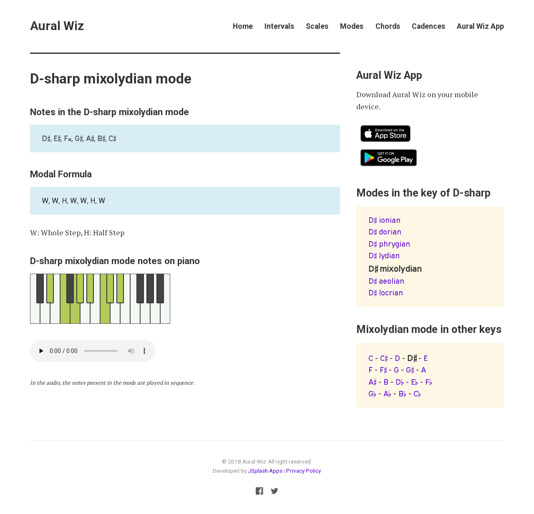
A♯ (372, 382)
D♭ (399, 382)
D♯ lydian (384, 255)
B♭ (402, 393)
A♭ (387, 393)
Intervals (279, 26)
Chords (387, 26)
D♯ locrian (385, 292)
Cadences (428, 26)
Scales (317, 26)
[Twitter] (274, 492)
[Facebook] (259, 492)
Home (243, 26)
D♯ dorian (384, 231)
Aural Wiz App (480, 26)
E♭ (414, 382)
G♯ (410, 369)
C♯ (384, 358)
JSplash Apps (265, 470)
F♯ (383, 369)
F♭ (428, 382)
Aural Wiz (57, 26)
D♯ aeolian (386, 281)
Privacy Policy (303, 470)
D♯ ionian (384, 220)
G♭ (372, 393)
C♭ (417, 393)
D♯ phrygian (389, 243)
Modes (351, 26)
